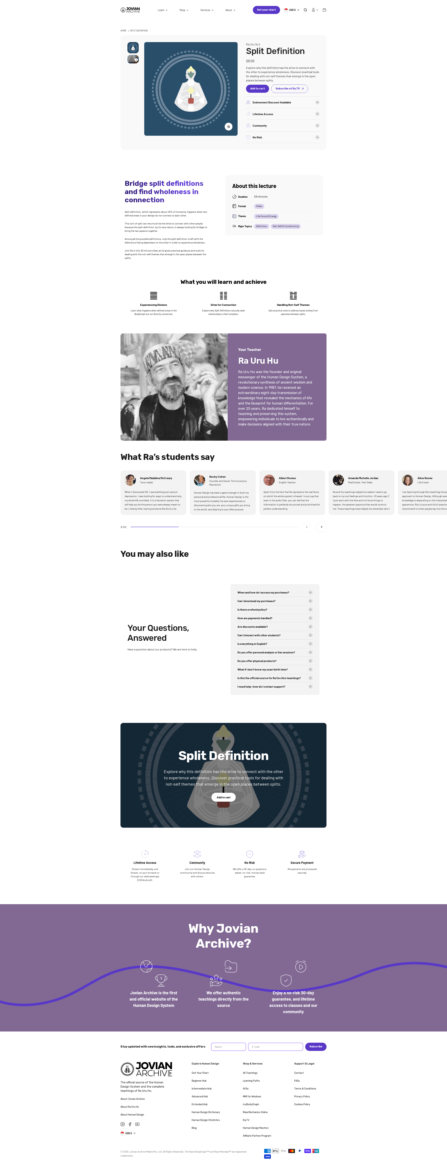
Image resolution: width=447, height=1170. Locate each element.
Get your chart (266, 9)
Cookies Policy (302, 1104)
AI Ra (245, 1088)
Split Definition (139, 30)
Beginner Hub (199, 1080)
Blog (194, 1128)
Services (205, 10)
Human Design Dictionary (206, 1112)
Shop (182, 10)
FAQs (297, 1080)
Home (123, 30)
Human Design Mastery (256, 1128)
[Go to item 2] (133, 59)
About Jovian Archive (132, 1099)
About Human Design (132, 1114)
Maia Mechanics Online (255, 1112)
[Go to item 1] (133, 47)
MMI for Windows (252, 1096)
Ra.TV (246, 1120)
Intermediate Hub (202, 1088)
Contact (299, 1072)
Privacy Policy (302, 1096)
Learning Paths (251, 1080)
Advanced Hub (200, 1096)
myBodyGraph (251, 1104)
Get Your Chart (200, 1072)
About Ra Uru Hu (129, 1106)
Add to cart (223, 797)
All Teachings (250, 1072)
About (228, 10)
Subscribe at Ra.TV (288, 88)
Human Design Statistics (206, 1120)
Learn (161, 10)
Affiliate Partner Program (257, 1135)
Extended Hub (200, 1104)
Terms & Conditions (305, 1088)
